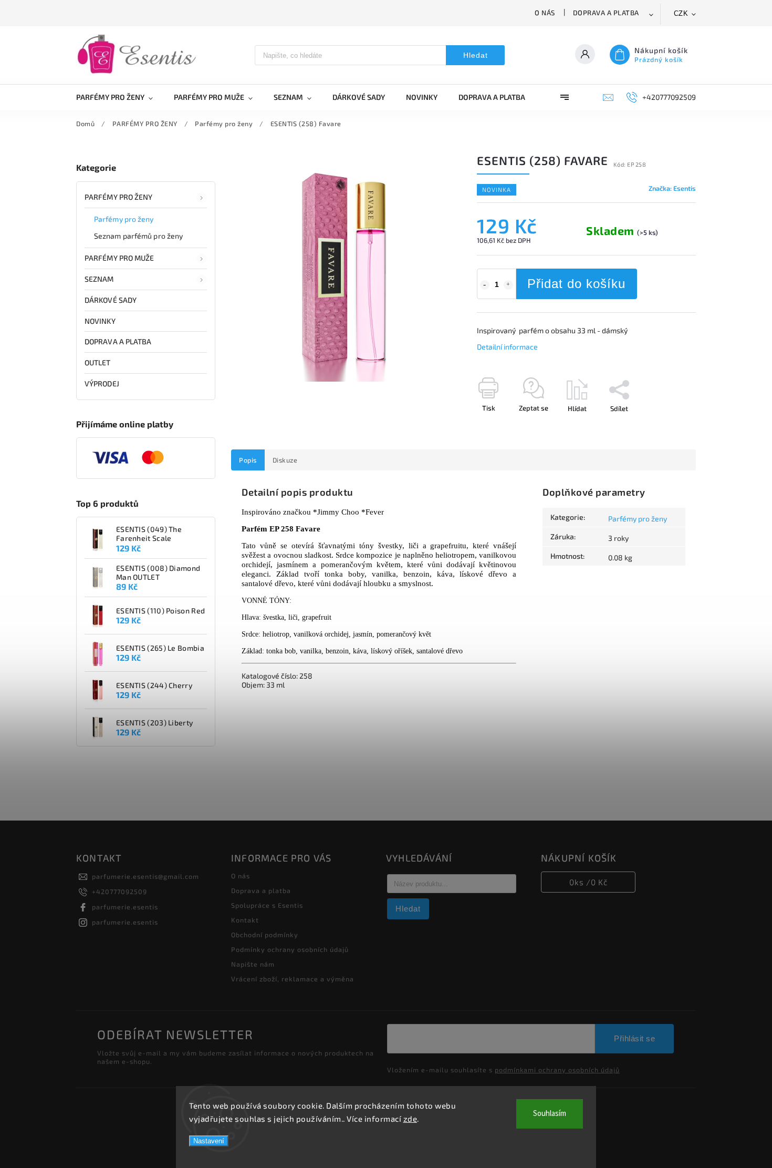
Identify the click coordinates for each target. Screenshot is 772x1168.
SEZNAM (99, 278)
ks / (588, 882)
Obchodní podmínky (264, 934)
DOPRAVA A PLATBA (118, 341)
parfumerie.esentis (125, 907)
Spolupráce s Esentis (267, 905)
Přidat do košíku (576, 283)
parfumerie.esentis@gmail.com (145, 876)
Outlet (98, 362)
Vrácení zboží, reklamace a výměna (292, 979)
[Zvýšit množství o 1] (508, 285)
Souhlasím (549, 1113)
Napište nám (253, 964)
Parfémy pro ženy (124, 218)
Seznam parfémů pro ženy (138, 235)
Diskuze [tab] (285, 460)
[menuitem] (119, 97)
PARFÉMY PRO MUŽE (119, 257)
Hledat (475, 55)
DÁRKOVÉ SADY (111, 299)
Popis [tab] (248, 460)
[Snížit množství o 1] (484, 285)
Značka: (672, 188)
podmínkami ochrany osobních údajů (557, 1069)
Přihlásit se (634, 1038)
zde (410, 1118)
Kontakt (245, 920)
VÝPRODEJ (102, 383)
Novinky (100, 320)
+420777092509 (119, 891)
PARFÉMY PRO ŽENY (119, 196)
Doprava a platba (606, 12)
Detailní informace (507, 346)
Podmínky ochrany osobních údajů (290, 949)
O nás (545, 12)
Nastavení (208, 1141)
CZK (681, 13)
